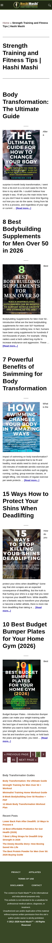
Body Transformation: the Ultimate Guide (25, 781)
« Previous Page (16, 755)
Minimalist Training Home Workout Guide (25, 792)
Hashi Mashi (26, 4)
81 (14, 759)
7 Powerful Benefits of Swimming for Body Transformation (25, 374)
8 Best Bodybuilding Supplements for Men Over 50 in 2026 (25, 236)
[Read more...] (23, 208)
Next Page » (28, 760)
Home (6, 22)
